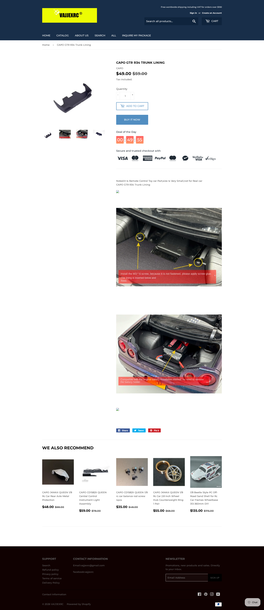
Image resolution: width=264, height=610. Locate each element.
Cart (214, 21)
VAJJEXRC (57, 604)
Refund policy (50, 569)
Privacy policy (50, 574)
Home (46, 35)
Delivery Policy (51, 582)
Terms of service (52, 578)
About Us (82, 35)
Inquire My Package (136, 35)
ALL (113, 35)
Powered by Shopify (79, 604)
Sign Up (214, 577)
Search (46, 565)
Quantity (121, 89)
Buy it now (132, 119)
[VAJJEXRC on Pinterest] (206, 594)
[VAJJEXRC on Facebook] (199, 594)
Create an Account (212, 13)
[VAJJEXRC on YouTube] (218, 594)
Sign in (193, 13)
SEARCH (100, 35)
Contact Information (54, 594)
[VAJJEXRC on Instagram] (212, 594)
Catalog (62, 35)
